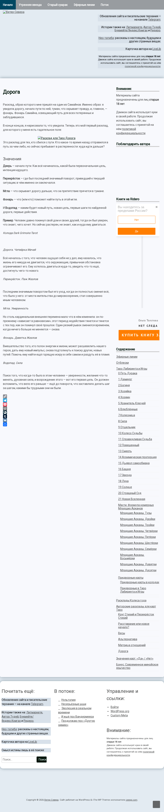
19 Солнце (125, 487)
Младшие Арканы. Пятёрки (138, 537)
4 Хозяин (124, 397)
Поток (105, 4)
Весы (121, 633)
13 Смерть (125, 451)
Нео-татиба (106, 38)
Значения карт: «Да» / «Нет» (134, 658)
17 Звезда (125, 475)
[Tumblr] (56, 416)
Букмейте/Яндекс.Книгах (131, 30)
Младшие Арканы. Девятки (138, 564)
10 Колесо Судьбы (130, 433)
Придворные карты (130, 577)
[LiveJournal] (56, 412)
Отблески (122, 362)
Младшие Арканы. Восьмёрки (132, 556)
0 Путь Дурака (127, 373)
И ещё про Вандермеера (77, 716)
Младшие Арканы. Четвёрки (139, 531)
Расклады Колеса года (131, 600)
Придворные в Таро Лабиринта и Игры (133, 590)
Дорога (123, 651)
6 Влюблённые (128, 409)
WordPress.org (120, 711)
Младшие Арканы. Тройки (137, 525)
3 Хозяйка (124, 391)
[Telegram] (156, 74)
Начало (8, 4)
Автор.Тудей (151, 27)
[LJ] (159, 74)
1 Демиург (125, 379)
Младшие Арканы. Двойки (137, 519)
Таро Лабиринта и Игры (131, 368)
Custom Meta (119, 715)
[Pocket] (56, 404)
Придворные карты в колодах (139, 582)
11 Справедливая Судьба (135, 439)
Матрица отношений (132, 645)
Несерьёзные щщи (73, 704)
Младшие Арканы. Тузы (136, 513)
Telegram (154, 19)
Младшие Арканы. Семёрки (138, 549)
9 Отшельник (126, 427)
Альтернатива (127, 639)
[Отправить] (56, 424)
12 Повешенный (128, 445)
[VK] (56, 420)
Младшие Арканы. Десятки (138, 570)
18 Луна (123, 481)
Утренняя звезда (30, 4)
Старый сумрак (58, 4)
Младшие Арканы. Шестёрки (139, 543)
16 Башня (124, 469)
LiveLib (156, 49)
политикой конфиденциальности (142, 66)
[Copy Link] (56, 396)
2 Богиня (124, 385)
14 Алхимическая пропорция (137, 457)
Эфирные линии (84, 4)
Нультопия (68, 699)
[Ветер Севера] (13, 12)
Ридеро (155, 30)
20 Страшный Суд (129, 493)
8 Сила (122, 421)
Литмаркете (134, 27)
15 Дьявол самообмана (134, 463)
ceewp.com (131, 800)
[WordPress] (56, 408)
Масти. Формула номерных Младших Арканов (136, 506)
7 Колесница (126, 415)
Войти (115, 707)
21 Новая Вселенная (131, 499)
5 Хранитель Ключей (132, 403)
